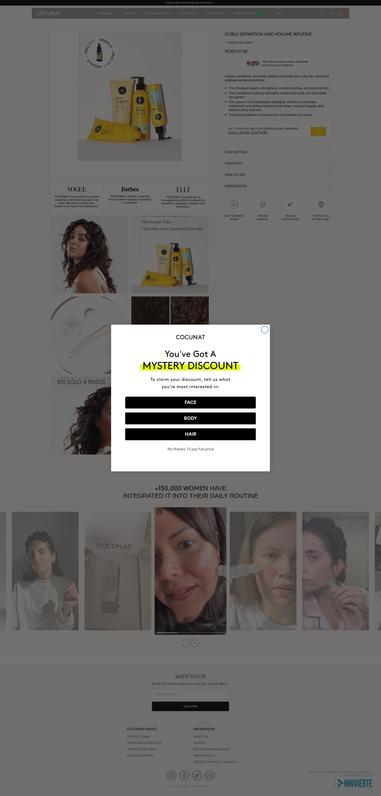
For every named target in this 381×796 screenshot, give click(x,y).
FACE (190, 402)
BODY (190, 418)
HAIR (190, 434)
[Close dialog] (264, 329)
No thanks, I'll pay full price (190, 449)
